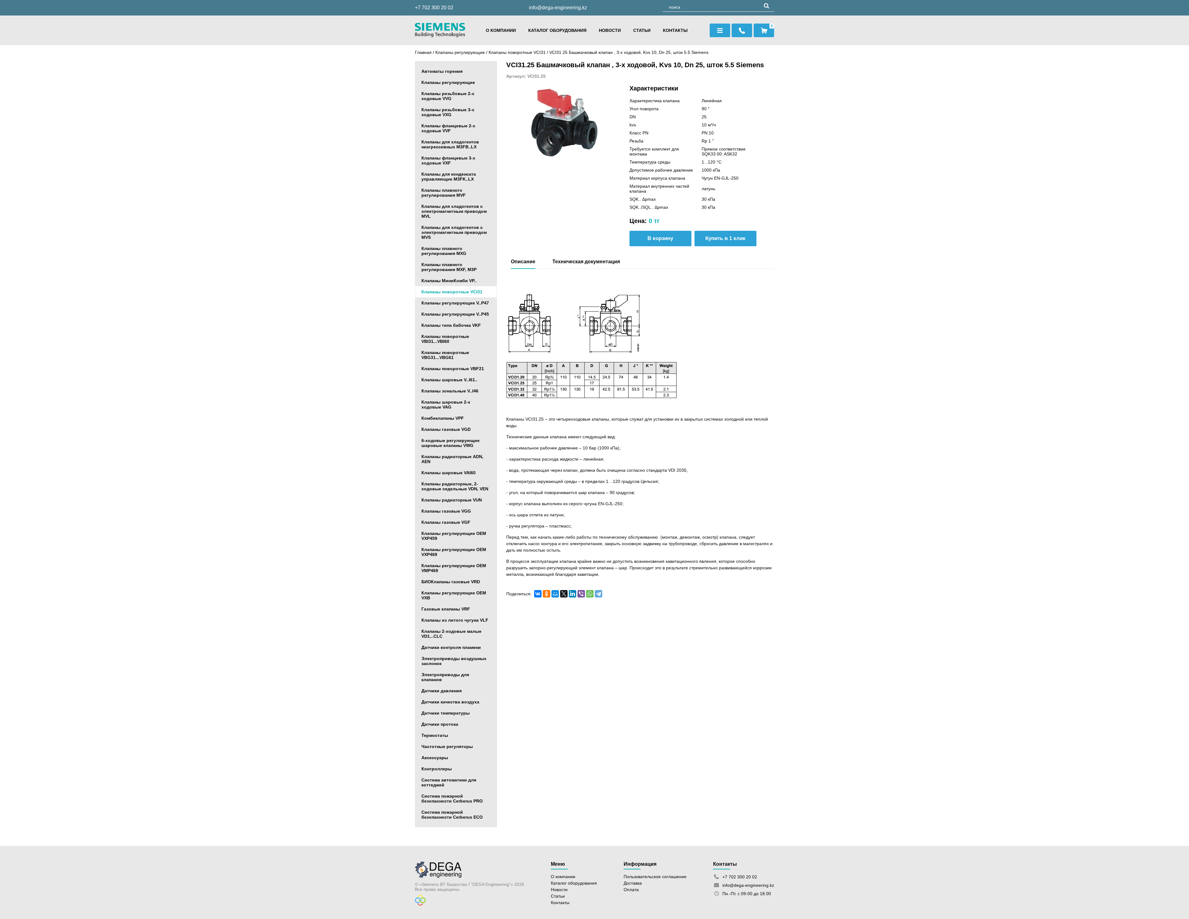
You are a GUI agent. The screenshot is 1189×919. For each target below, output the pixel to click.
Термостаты (434, 735)
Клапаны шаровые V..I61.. (449, 379)
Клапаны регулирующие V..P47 (455, 302)
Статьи (642, 30)
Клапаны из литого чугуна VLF (454, 620)
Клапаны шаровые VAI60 (448, 472)
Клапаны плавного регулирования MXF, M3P (449, 267)
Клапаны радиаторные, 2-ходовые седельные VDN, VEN (454, 486)
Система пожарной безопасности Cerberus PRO (452, 798)
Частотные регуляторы (447, 746)
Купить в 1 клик (725, 238)
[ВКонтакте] (538, 593)
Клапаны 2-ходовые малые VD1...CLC (451, 634)
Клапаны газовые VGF (445, 522)
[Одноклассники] (546, 593)
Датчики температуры (445, 713)
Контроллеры (436, 768)
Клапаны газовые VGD (446, 429)
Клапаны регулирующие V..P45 (455, 314)
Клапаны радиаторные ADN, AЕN (452, 459)
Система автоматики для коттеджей (448, 782)
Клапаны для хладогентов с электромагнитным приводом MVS (454, 232)
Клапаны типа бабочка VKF (451, 325)
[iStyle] (420, 904)
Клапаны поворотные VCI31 (518, 52)
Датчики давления (441, 690)
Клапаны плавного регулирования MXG (443, 251)
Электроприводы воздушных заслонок (453, 661)
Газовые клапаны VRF (445, 608)
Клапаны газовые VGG (446, 511)
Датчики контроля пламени (451, 647)
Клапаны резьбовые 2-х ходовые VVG (447, 96)
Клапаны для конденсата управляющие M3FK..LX (448, 177)
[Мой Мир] (555, 593)
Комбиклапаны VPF (442, 418)
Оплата (631, 889)
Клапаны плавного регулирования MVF (443, 193)
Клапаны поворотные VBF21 (452, 368)
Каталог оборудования (557, 30)
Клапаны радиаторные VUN (451, 499)
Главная (423, 52)
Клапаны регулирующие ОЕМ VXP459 (453, 536)
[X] (564, 593)
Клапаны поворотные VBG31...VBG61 (445, 355)
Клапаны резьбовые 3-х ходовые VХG (447, 112)
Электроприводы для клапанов (445, 677)
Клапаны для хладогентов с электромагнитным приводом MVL (454, 211)
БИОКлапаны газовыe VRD (450, 581)
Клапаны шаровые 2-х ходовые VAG (445, 404)
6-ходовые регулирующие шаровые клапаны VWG (450, 443)
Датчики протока (439, 724)
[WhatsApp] (590, 593)
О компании (501, 30)
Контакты (675, 30)
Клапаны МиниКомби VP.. (449, 280)
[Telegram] (598, 593)
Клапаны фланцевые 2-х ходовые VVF (448, 128)
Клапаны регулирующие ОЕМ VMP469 (453, 568)
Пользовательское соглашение (655, 876)
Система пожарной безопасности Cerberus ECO (452, 815)
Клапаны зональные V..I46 (449, 390)
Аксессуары (434, 757)
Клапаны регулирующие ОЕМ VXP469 (453, 552)
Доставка (633, 883)
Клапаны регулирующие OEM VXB (453, 595)
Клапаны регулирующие (460, 52)
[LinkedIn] (572, 593)
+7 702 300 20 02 (434, 7)
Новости (610, 30)
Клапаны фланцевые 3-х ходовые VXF (448, 160)
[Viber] (581, 593)
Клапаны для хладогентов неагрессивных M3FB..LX (450, 144)
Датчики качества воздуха (450, 701)
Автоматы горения (442, 71)
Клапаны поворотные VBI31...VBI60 (445, 339)
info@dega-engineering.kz (558, 7)
